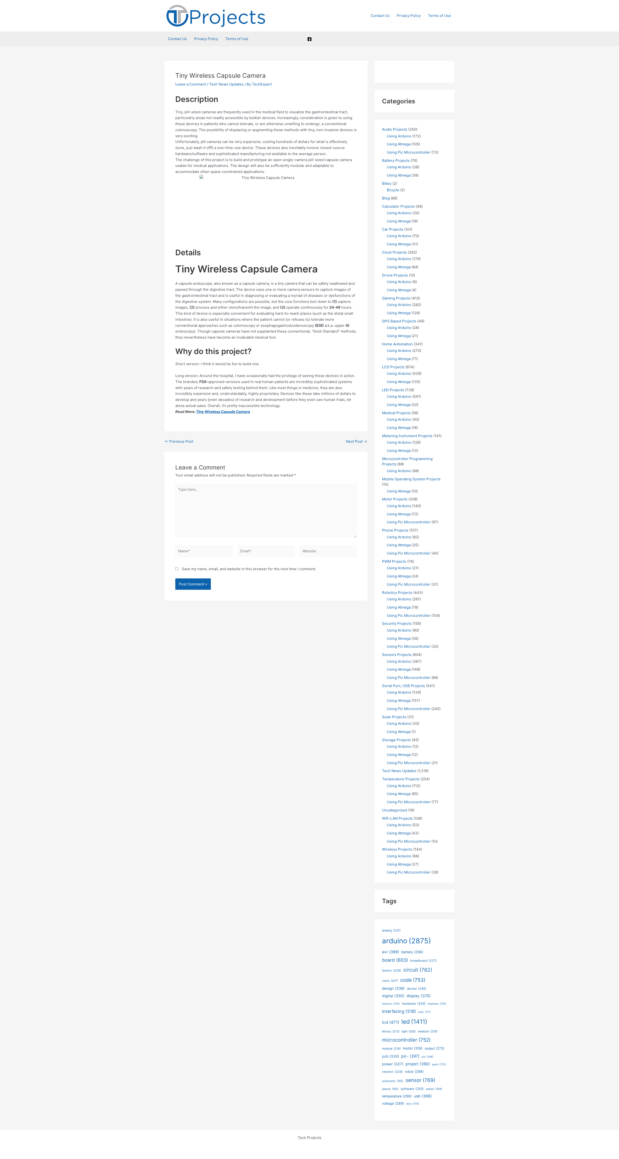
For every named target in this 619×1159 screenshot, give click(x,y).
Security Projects (397, 623)
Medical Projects (396, 413)
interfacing (399, 1011)
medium (427, 1031)
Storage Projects (396, 740)
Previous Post (179, 441)
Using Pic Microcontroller (408, 152)
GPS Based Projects (399, 321)
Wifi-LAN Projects (397, 818)
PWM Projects (394, 561)
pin (427, 1056)
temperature (397, 1096)
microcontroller (406, 1040)
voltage (393, 1103)
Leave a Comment (190, 84)
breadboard (423, 960)
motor (412, 1048)
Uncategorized (394, 810)
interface (437, 1003)
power (392, 1064)
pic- (410, 1056)
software (412, 1089)
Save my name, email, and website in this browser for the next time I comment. (249, 569)
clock (390, 980)
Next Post (356, 441)
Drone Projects (395, 275)
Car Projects (392, 229)
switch (434, 1089)
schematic (392, 1081)
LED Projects (393, 390)
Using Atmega (399, 144)
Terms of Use (439, 15)
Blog (386, 198)
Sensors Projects (397, 654)
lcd (390, 1022)
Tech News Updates (226, 84)
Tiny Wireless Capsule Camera (223, 411)
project (417, 1063)
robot (414, 1071)
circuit (417, 970)
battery (412, 952)
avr (390, 952)
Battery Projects (396, 160)
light (409, 1031)
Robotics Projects (397, 592)
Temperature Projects (401, 779)
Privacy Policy (409, 15)
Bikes (386, 183)
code (412, 980)
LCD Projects (393, 367)
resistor (392, 1072)
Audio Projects (394, 129)
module (391, 1048)
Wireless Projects (397, 849)
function (391, 1003)
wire (412, 1103)
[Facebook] (309, 39)
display (418, 996)
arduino (406, 941)
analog (391, 930)
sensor (420, 1080)
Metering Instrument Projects (407, 436)
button (391, 970)
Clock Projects (394, 252)
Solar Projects (394, 717)
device (416, 988)
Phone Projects (395, 530)
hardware (414, 1003)
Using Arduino (399, 136)
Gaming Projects (396, 298)
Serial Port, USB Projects (403, 685)
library (390, 1031)
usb (423, 1096)
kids (424, 1012)
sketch (390, 1089)
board (395, 960)
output (434, 1048)
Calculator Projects (398, 206)
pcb (390, 1056)
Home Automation (397, 344)
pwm (439, 1064)
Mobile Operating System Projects (411, 479)
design (393, 988)
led (414, 1021)
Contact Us (380, 15)
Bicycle (393, 190)
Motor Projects (394, 499)
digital (393, 996)
